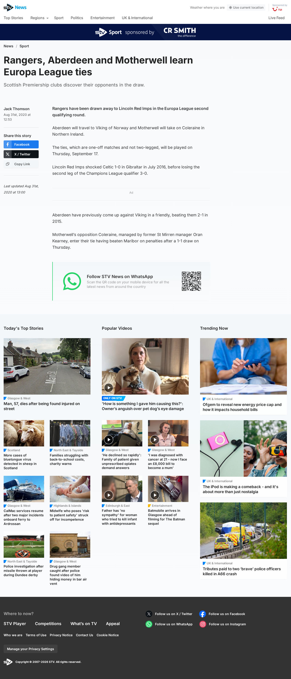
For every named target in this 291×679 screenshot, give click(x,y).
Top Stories (13, 17)
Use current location (248, 7)
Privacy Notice (61, 635)
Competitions (48, 623)
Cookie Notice (108, 635)
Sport (58, 17)
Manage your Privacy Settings (30, 649)
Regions (37, 17)
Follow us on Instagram (227, 624)
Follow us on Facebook (227, 614)
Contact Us (84, 635)
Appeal (113, 623)
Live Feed (276, 17)
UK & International (137, 17)
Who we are (13, 635)
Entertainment (102, 17)
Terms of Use (36, 635)
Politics (77, 17)
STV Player (15, 623)
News (8, 46)
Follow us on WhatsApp (174, 624)
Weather (196, 7)
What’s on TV (83, 623)
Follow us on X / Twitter (173, 614)
